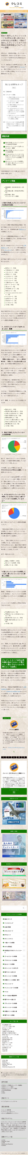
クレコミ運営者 (6, 1110)
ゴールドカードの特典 (14, 956)
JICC (3, 1093)
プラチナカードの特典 (14, 960)
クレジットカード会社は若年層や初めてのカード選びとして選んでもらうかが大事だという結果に (15, 124)
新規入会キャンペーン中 (10, 1034)
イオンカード (8, 250)
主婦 (4, 1051)
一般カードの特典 (15, 942)
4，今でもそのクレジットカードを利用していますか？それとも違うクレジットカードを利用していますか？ (16, 111)
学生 (4, 1049)
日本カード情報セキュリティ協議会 (12, 1085)
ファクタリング (14, 923)
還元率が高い (7, 1038)
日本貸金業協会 (6, 1090)
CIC (3, 1091)
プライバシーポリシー (8, 1111)
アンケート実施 (11, 94)
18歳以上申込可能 (8, 1031)
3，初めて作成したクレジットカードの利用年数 (16, 105)
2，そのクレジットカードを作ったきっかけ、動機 (16, 101)
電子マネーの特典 (14, 1015)
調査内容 (9, 91)
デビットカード (14, 983)
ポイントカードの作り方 (14, 968)
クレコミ (22, 67)
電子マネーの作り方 (14, 972)
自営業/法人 (6, 1047)
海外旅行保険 (7, 1039)
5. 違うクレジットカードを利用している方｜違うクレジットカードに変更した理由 (16, 117)
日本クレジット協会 (7, 1087)
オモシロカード (14, 931)
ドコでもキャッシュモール (9, 1101)
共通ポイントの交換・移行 (14, 980)
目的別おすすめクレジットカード (14, 951)
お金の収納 (14, 927)
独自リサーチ (4, 32)
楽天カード (22, 229)
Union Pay (5, 1063)
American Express (8, 1067)
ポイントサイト (14, 938)
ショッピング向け (8, 1026)
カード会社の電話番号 (14, 995)
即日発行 (5, 1041)
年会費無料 (6, 1025)
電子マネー (6, 1044)
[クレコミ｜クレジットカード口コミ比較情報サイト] (14, 8)
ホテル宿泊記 (14, 946)
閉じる (14, 87)
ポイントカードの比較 (14, 1007)
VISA (5, 1060)
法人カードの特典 (14, 964)
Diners (4, 1061)
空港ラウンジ (7, 1042)
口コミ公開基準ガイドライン (10, 1113)
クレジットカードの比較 (14, 987)
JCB (4, 1065)
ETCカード (14, 934)
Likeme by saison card (13, 691)
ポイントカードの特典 (14, 976)
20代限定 (5, 1029)
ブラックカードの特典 (14, 1003)
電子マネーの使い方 (14, 999)
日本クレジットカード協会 (9, 1088)
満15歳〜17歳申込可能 (9, 1033)
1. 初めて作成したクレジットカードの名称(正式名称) (16, 98)
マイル (14, 991)
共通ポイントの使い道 (14, 1011)
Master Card (7, 1064)
